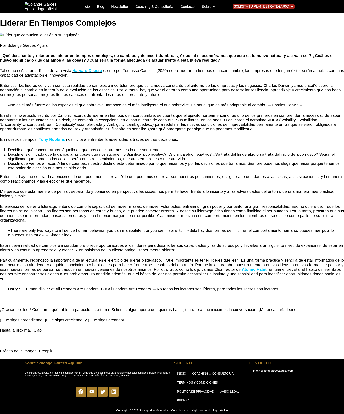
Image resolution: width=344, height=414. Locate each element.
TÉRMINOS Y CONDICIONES (197, 382)
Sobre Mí (209, 7)
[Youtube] (92, 392)
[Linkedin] (114, 392)
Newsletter (119, 7)
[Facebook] (81, 392)
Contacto (187, 7)
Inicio (85, 7)
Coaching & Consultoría (154, 7)
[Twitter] (103, 392)
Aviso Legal (229, 391)
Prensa (183, 400)
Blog (100, 7)
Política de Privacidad (195, 391)
